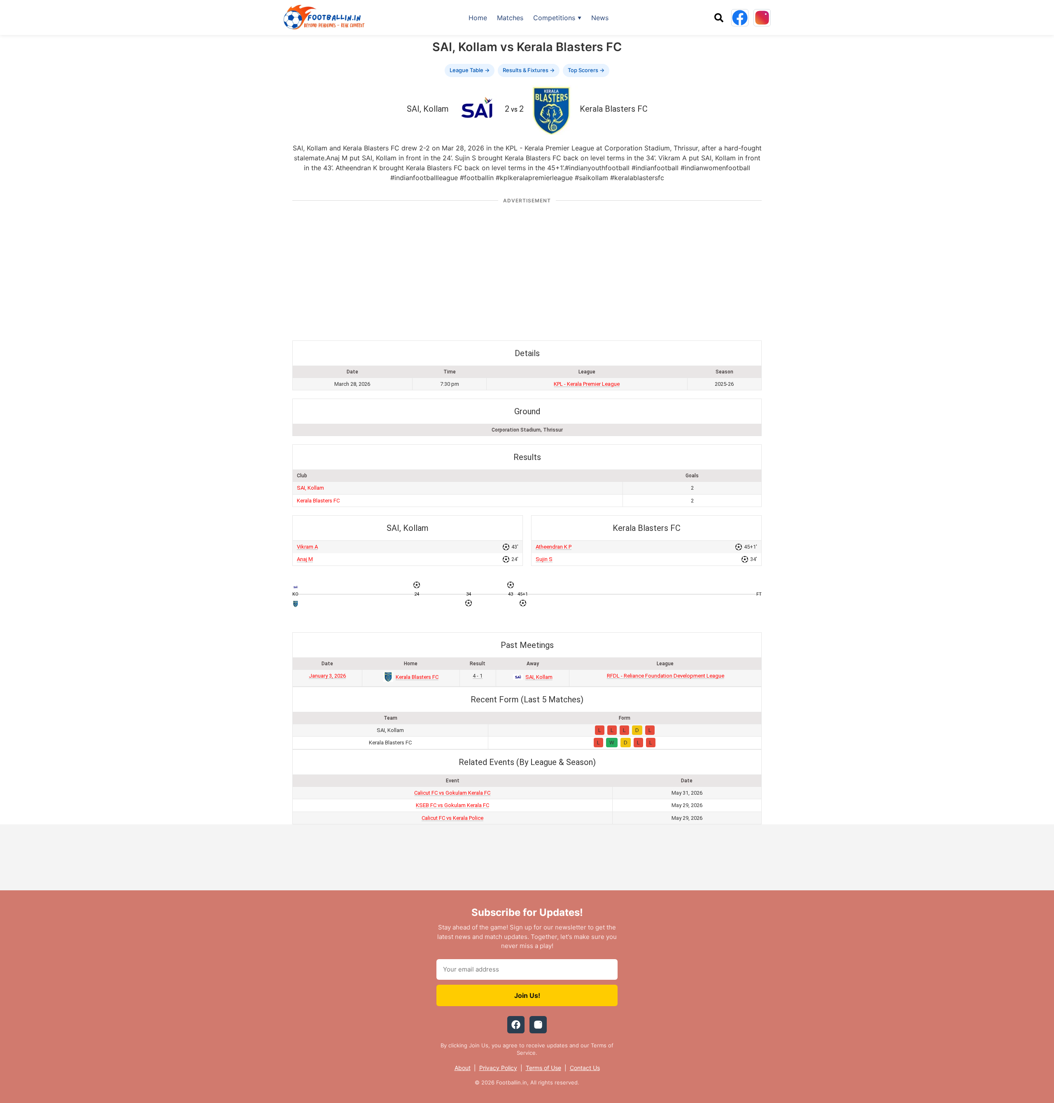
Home (478, 18)
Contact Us (585, 1067)
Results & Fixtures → (529, 70)
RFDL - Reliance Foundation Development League (665, 676)
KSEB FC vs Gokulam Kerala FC (452, 805)
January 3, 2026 (327, 676)
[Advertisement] (527, 268)
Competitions (554, 18)
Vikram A (307, 547)
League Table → (470, 70)
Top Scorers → (586, 70)
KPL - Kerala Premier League (587, 384)
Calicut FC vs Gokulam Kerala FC (452, 793)
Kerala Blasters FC (318, 501)
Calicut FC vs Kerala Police (452, 818)
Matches (510, 18)
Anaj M (305, 559)
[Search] (718, 17)
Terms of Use (543, 1067)
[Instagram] (762, 17)
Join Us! (527, 995)
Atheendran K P (553, 547)
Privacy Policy (498, 1067)
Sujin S (544, 559)
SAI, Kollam (310, 488)
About (463, 1067)
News (600, 18)
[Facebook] (740, 17)
